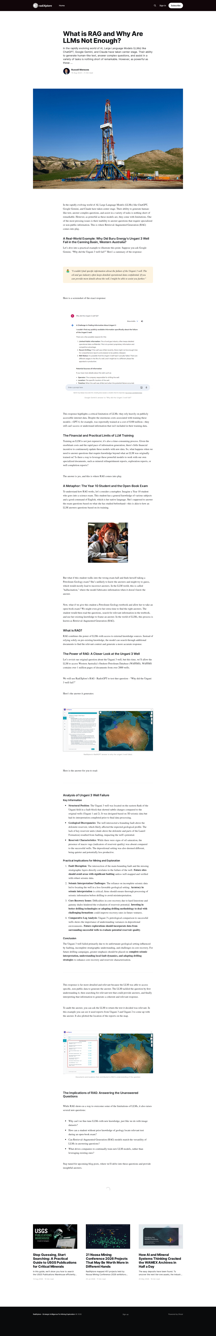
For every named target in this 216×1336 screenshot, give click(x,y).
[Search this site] (155, 6)
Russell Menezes (80, 69)
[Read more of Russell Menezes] (66, 71)
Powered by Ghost (175, 1314)
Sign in (163, 5)
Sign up (125, 1314)
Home (62, 5)
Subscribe (175, 5)
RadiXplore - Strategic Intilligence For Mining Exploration (54, 1314)
